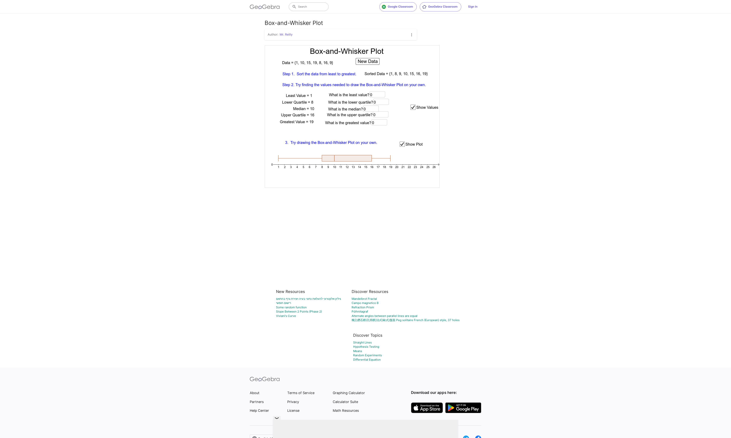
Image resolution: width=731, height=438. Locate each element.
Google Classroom (400, 6)
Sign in (472, 6)
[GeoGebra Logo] (265, 7)
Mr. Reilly (286, 34)
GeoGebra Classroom (442, 6)
